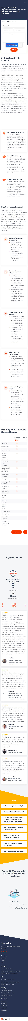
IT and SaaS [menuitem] (4, 1005)
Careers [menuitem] (3, 960)
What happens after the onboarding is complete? (11, 836)
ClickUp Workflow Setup (7, 993)
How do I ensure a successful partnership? (13, 844)
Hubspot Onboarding (6, 969)
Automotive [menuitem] (4, 1003)
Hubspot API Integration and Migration (11, 971)
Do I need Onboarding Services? (14, 812)
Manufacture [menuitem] (4, 1008)
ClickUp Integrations (6, 995)
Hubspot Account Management (9, 973)
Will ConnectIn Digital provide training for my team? (13, 828)
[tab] (14, 141)
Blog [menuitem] (2, 962)
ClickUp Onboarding (6, 990)
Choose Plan (17, 532)
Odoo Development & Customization (10, 982)
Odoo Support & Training (7, 984)
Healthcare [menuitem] (4, 1007)
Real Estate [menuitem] (4, 1001)
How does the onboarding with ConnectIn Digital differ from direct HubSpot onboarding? (13, 819)
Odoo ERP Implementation (8, 979)
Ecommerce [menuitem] (4, 1010)
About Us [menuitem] (3, 958)
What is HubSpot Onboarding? (13, 806)
